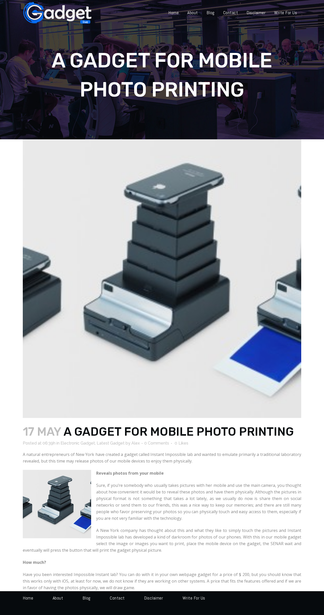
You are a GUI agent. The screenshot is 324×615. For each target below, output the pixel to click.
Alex (135, 443)
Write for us (194, 598)
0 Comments (156, 443)
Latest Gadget (111, 443)
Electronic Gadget (77, 443)
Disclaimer (153, 598)
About (58, 598)
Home (28, 598)
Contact (117, 598)
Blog (87, 598)
